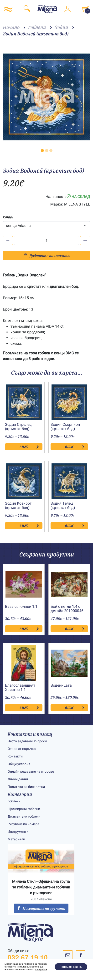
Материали (16, 839)
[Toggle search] (27, 9)
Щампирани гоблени (24, 809)
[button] (42, 150)
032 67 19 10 (28, 957)
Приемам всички (71, 966)
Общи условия (19, 764)
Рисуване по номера (23, 824)
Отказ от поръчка (22, 749)
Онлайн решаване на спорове (31, 771)
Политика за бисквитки (26, 787)
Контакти (15, 756)
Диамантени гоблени (24, 816)
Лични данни (18, 779)
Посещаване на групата (44, 908)
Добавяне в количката (49, 255)
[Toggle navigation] (8, 9)
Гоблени (14, 801)
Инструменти (18, 831)
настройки (41, 969)
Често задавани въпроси (27, 741)
